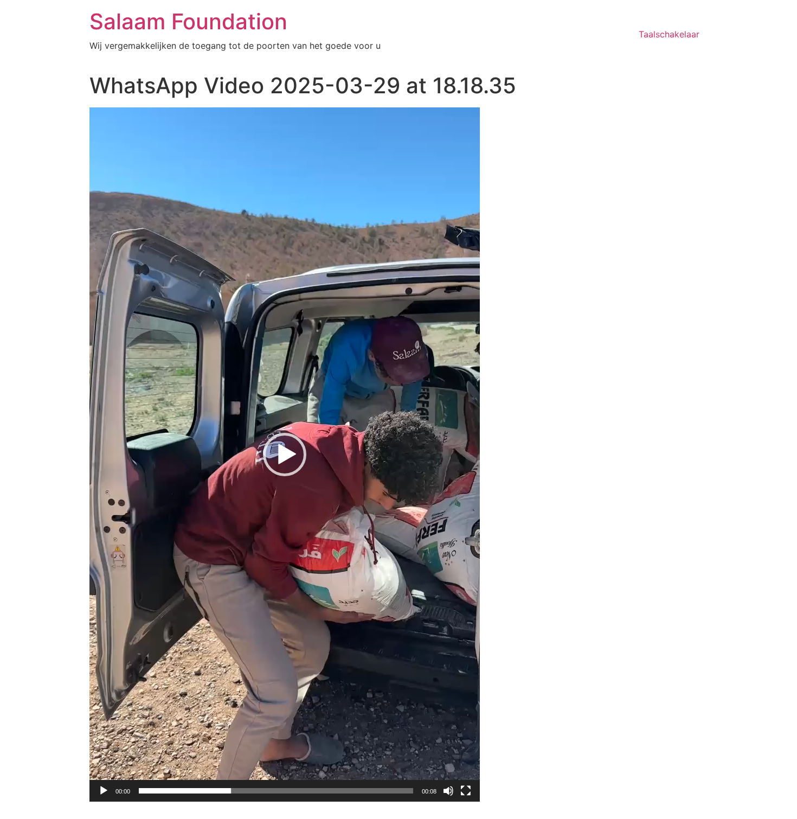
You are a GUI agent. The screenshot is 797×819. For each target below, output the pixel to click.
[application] (284, 454)
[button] (284, 454)
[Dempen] (448, 790)
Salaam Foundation (188, 21)
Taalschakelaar (669, 34)
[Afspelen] (103, 790)
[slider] (276, 791)
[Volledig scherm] (465, 790)
